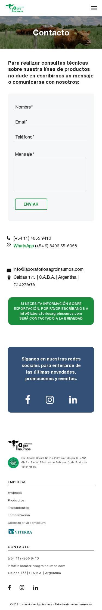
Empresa (15, 493)
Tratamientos (18, 508)
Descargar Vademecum (27, 523)
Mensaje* (24, 154)
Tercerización (19, 515)
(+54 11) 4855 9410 (32, 238)
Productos (16, 500)
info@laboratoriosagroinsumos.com (49, 269)
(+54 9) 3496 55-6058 (45, 245)
